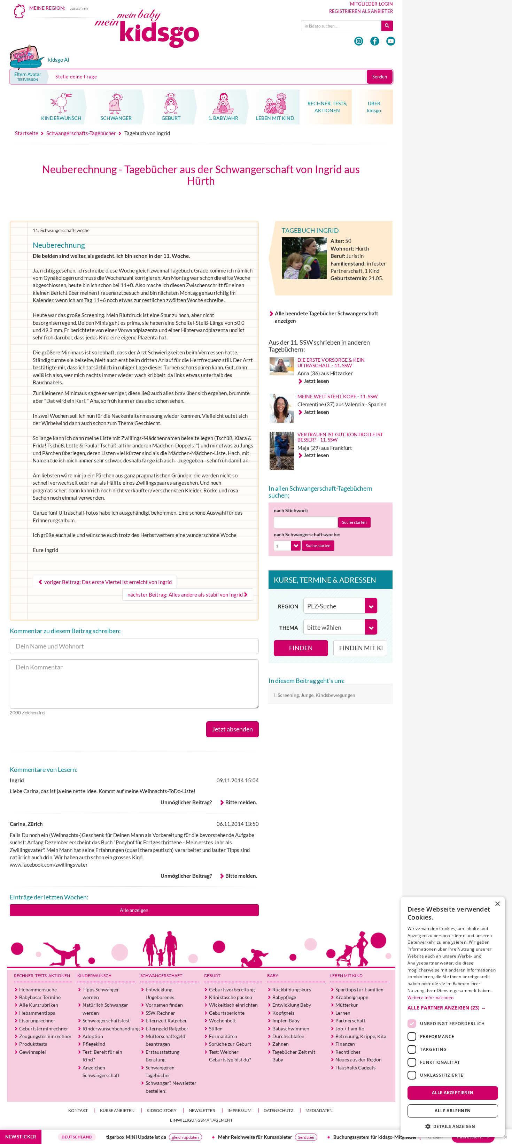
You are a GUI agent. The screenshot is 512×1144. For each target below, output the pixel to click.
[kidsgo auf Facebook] (374, 41)
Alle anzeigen (134, 910)
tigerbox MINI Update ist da (107, 1137)
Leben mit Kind (346, 975)
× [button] (497, 904)
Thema (288, 627)
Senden (379, 76)
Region (288, 606)
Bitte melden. (241, 802)
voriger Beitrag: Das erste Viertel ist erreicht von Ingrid (107, 582)
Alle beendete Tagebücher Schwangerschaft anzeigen (326, 317)
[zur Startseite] (153, 30)
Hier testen (404, 1137)
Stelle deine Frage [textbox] (76, 76)
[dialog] (453, 1017)
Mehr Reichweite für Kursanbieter (226, 1137)
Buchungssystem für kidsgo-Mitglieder (346, 1137)
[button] (453, 1007)
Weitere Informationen (430, 997)
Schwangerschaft (161, 975)
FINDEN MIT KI (361, 648)
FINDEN (301, 648)
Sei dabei (277, 1137)
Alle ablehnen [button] (453, 1111)
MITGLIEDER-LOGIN (371, 4)
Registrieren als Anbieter (361, 11)
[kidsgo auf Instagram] (358, 41)
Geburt (212, 975)
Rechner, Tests (42, 975)
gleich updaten (156, 1137)
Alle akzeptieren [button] (452, 1093)
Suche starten (354, 522)
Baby (272, 975)
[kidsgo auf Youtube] (390, 41)
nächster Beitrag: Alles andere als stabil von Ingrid (185, 594)
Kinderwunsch (94, 975)
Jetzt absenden (232, 729)
